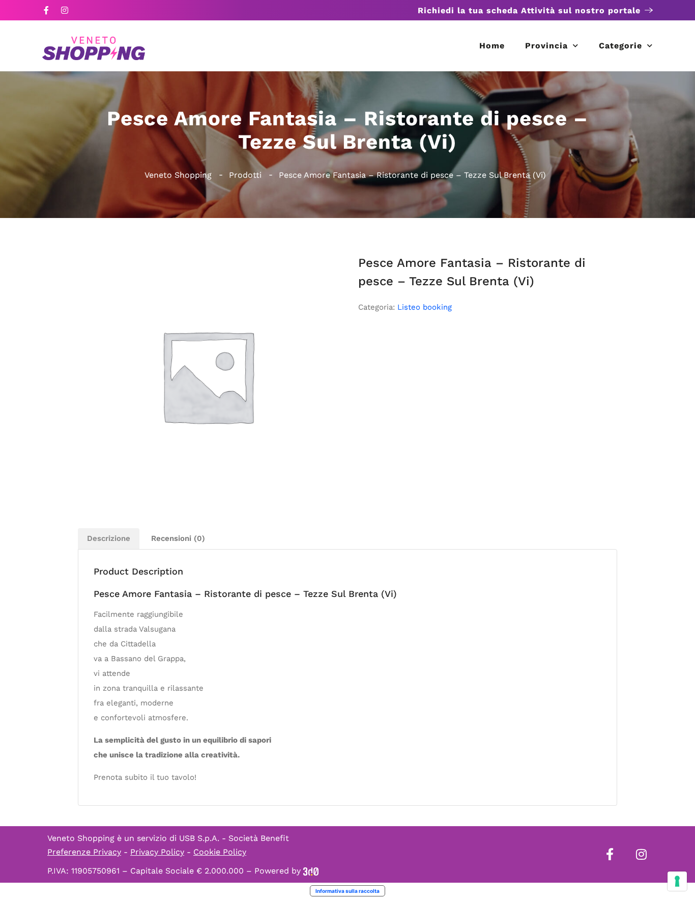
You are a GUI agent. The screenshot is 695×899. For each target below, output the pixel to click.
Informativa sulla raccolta (347, 891)
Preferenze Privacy (84, 852)
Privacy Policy (157, 852)
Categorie (620, 45)
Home (492, 45)
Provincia (546, 45)
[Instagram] (65, 10)
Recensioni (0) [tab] (178, 538)
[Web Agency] (310, 871)
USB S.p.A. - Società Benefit (234, 838)
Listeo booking (424, 307)
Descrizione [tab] (108, 538)
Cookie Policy (219, 852)
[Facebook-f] (46, 10)
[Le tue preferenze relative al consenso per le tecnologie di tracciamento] (677, 881)
